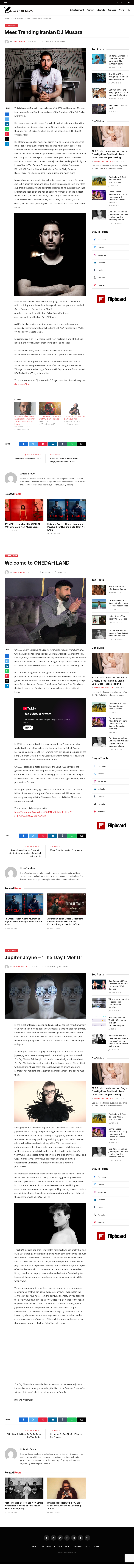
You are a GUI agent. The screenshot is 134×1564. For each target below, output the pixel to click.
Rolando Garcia (20, 967)
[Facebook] (7, 114)
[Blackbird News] (18, 10)
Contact (97, 1546)
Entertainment (77, 10)
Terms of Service (81, 1546)
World (121, 10)
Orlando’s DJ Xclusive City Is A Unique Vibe (74, 417)
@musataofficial (22, 384)
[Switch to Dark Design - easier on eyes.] (128, 10)
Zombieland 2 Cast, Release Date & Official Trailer (117, 179)
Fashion (90, 10)
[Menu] (5, 2)
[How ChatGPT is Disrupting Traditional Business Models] (99, 78)
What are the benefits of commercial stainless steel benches (118, 1003)
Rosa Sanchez (19, 572)
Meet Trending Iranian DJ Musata (66, 850)
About (35, 1546)
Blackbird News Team (103, 161)
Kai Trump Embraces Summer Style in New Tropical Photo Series (118, 603)
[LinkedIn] (7, 124)
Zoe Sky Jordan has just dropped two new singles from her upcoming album (118, 216)
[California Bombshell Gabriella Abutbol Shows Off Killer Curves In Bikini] (99, 59)
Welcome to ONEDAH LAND (28, 458)
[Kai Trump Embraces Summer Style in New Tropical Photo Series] (99, 604)
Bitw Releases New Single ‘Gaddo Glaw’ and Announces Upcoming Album (64, 1505)
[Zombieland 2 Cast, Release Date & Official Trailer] (99, 180)
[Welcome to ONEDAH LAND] (99, 109)
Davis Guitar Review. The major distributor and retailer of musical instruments (25, 853)
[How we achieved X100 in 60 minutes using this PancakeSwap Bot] (99, 1021)
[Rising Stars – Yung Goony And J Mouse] (99, 620)
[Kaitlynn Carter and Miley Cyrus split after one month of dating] (99, 93)
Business (112, 10)
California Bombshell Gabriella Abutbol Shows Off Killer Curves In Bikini (118, 60)
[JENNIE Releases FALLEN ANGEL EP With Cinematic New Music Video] (24, 510)
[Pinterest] (7, 134)
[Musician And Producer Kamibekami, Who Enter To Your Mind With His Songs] (25, 408)
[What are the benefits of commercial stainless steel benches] (99, 1003)
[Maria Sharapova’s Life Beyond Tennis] (99, 590)
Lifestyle (101, 10)
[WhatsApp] (7, 129)
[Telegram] (7, 144)
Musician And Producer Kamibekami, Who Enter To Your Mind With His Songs (24, 420)
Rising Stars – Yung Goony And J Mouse (117, 617)
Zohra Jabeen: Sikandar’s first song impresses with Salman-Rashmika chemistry (117, 197)
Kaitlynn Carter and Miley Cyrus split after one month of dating (118, 92)
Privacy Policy (61, 1546)
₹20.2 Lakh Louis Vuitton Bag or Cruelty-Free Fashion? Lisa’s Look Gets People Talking (110, 154)
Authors (46, 1546)
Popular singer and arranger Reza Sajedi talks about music (118, 633)
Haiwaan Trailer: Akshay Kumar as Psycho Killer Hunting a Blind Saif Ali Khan (66, 527)
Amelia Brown (19, 42)
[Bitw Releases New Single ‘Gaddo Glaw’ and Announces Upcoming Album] (66, 1488)
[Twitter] (7, 119)
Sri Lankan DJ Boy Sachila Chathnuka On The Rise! (50, 417)
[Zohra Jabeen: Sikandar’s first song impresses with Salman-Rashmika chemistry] (99, 195)
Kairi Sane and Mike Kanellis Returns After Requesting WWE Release (118, 985)
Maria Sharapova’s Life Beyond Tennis (117, 587)
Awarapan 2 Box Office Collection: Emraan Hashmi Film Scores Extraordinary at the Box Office (65, 921)
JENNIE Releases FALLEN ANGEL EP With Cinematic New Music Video (23, 525)
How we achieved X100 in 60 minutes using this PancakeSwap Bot (117, 1021)
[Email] (7, 139)
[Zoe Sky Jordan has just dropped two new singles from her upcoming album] (99, 215)
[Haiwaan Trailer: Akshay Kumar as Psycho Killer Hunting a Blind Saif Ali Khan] (66, 510)
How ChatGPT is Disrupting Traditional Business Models (118, 76)
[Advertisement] (110, 326)
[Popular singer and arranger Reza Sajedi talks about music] (99, 634)
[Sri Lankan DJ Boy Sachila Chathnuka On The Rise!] (50, 408)
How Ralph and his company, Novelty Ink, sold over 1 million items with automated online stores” (118, 1041)
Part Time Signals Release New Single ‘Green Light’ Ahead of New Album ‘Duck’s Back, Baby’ (24, 1505)
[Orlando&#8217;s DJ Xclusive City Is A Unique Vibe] (75, 408)
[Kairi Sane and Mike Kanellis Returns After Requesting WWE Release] (99, 984)
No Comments (47, 42)
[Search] (129, 2)
